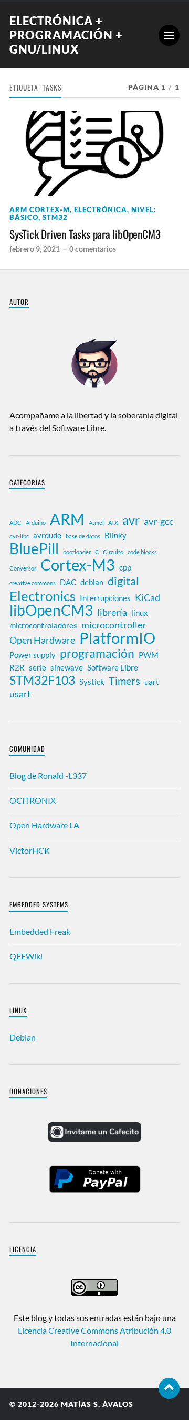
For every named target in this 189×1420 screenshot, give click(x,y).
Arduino (36, 522)
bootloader (77, 551)
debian (91, 582)
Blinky (115, 535)
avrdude (47, 535)
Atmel (96, 522)
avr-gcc (158, 521)
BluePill (34, 549)
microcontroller (113, 625)
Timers (124, 680)
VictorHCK (29, 850)
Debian (22, 1037)
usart (20, 693)
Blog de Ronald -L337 (48, 776)
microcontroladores (43, 625)
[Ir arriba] (169, 1388)
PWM (149, 654)
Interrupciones (105, 598)
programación (97, 653)
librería (112, 612)
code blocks (142, 551)
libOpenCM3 (51, 610)
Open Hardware (42, 640)
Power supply (32, 654)
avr (131, 520)
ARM (67, 519)
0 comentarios (92, 248)
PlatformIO (117, 638)
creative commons (32, 582)
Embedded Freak (39, 931)
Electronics (42, 595)
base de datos (83, 536)
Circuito (113, 551)
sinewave (66, 667)
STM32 (55, 217)
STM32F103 (42, 680)
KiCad (147, 597)
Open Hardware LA (44, 825)
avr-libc (19, 536)
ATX (113, 522)
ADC (15, 522)
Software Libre (112, 667)
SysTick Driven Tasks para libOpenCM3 (84, 234)
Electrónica (100, 209)
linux (139, 612)
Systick (91, 681)
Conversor (22, 568)
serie (37, 667)
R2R (17, 667)
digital (123, 581)
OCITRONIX (32, 800)
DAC (68, 582)
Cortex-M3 (77, 564)
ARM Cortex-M (39, 209)
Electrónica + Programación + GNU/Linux (66, 35)
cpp (125, 567)
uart (151, 681)
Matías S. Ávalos (97, 1404)
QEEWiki (26, 956)
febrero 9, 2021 (34, 248)
